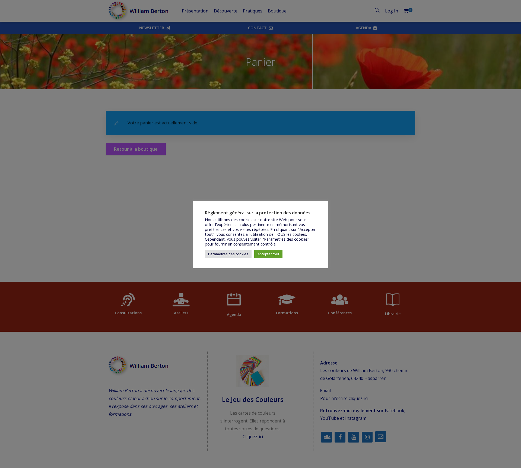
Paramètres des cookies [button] (228, 253)
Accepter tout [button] (268, 253)
